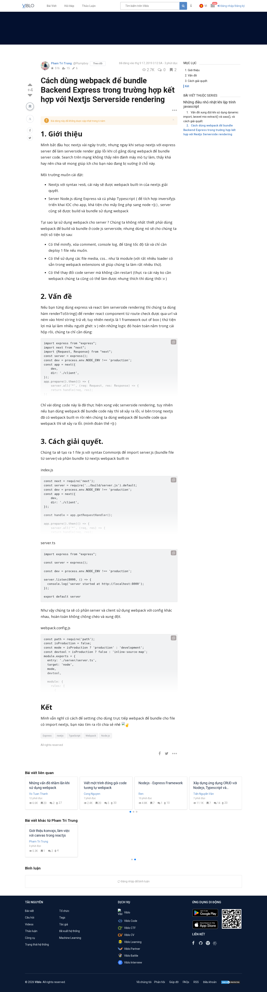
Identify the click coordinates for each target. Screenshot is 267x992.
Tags (62, 917)
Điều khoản (210, 982)
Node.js (105, 735)
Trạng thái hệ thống (37, 944)
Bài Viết (51, 5)
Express (47, 735)
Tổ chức (64, 910)
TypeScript (74, 735)
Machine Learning (70, 937)
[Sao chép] (173, 342)
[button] (203, 6)
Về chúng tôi (143, 982)
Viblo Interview (133, 962)
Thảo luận (31, 931)
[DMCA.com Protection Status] (230, 982)
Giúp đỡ (173, 982)
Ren (141, 793)
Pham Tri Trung (61, 63)
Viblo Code (130, 920)
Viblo (127, 912)
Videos (29, 924)
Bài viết (29, 910)
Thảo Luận (89, 5)
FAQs (186, 982)
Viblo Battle (131, 955)
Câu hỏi (29, 917)
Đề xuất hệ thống (69, 931)
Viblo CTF (130, 927)
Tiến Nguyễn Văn (203, 793)
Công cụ (30, 937)
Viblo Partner (132, 948)
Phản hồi (159, 982)
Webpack (91, 735)
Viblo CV (129, 934)
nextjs (60, 735)
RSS (196, 982)
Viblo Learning (133, 942)
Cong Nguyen (92, 793)
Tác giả (63, 924)
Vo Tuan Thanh (38, 793)
